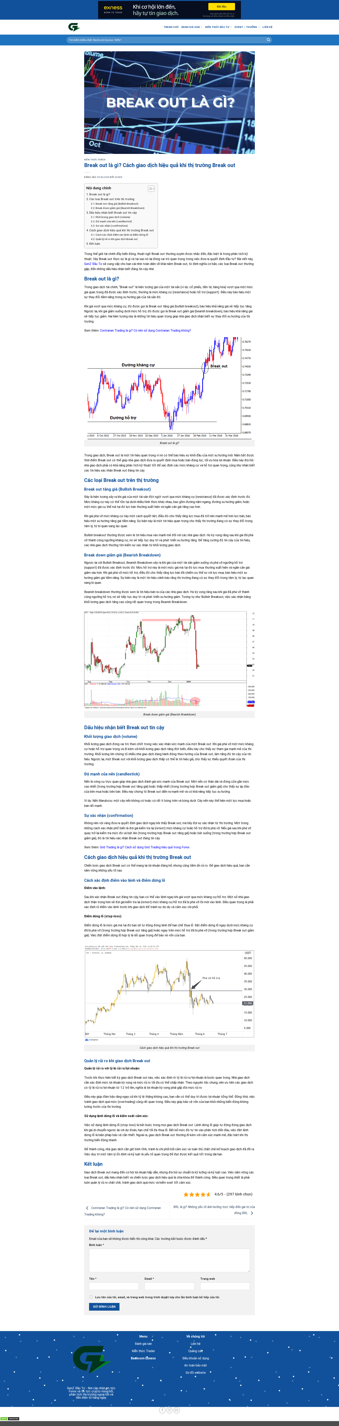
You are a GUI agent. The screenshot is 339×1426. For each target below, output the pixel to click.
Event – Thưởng (246, 27)
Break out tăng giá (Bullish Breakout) (117, 203)
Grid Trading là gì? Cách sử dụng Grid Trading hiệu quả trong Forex (145, 847)
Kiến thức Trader (143, 1351)
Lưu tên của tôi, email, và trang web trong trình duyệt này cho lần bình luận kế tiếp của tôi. (157, 1297)
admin (118, 177)
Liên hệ (267, 27)
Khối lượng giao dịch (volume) (113, 217)
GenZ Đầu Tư (93, 264)
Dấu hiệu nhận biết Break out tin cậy (113, 212)
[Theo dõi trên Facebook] (162, 1410)
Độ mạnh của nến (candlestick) (114, 221)
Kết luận (94, 243)
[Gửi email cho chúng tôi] (176, 1410)
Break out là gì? (99, 194)
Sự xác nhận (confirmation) (112, 225)
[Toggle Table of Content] (149, 188)
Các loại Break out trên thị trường (111, 199)
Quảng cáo (195, 1351)
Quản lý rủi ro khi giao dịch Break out (117, 239)
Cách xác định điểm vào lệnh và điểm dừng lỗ (122, 234)
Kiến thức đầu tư (217, 27)
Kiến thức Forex (94, 159)
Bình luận (96, 1245)
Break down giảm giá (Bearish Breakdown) (120, 208)
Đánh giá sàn (190, 27)
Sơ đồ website (196, 1373)
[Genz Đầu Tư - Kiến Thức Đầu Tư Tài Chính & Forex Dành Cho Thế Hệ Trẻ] (86, 27)
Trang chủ (171, 27)
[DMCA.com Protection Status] (10, 1418)
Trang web (207, 1279)
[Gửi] (268, 40)
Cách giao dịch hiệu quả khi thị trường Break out (121, 230)
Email (149, 1279)
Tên (93, 1279)
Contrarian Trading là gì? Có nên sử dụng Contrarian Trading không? (145, 330)
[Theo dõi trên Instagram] (169, 1410)
